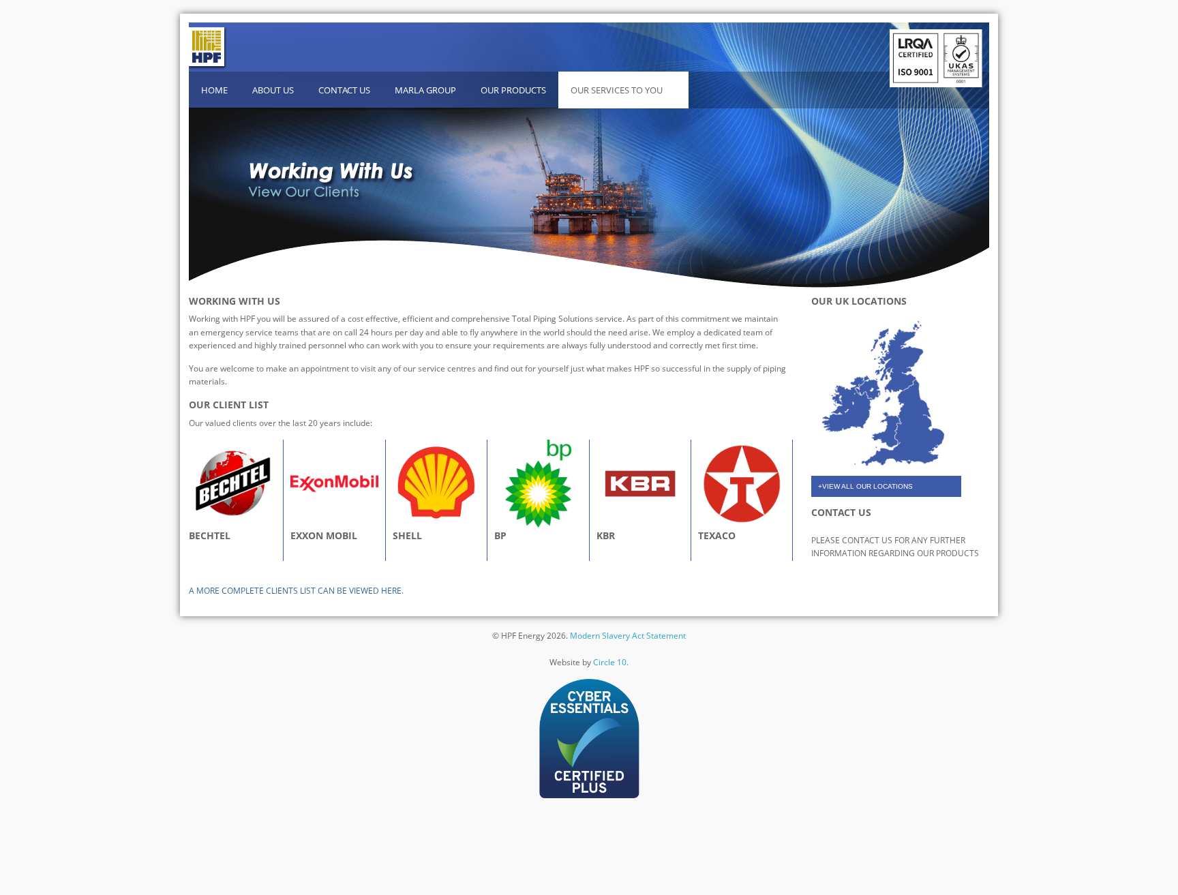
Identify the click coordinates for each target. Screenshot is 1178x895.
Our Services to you (617, 90)
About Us (273, 90)
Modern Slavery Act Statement (628, 635)
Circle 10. (611, 662)
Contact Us (344, 90)
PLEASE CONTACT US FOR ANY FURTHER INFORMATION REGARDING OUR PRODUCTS (895, 546)
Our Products (513, 90)
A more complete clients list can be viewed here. (296, 590)
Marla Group (425, 90)
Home (214, 90)
